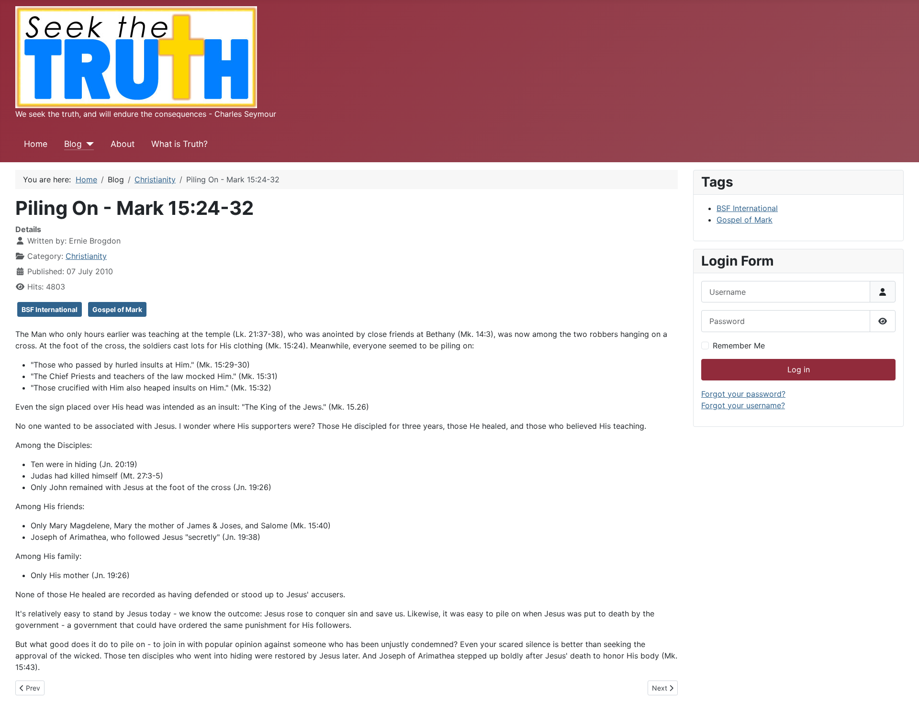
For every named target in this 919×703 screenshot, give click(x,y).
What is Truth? (179, 144)
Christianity (86, 256)
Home (35, 144)
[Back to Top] (902, 685)
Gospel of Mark (117, 309)
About (122, 144)
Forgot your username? (743, 405)
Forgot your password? (743, 394)
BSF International (50, 309)
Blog (73, 144)
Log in (798, 369)
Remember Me (739, 345)
